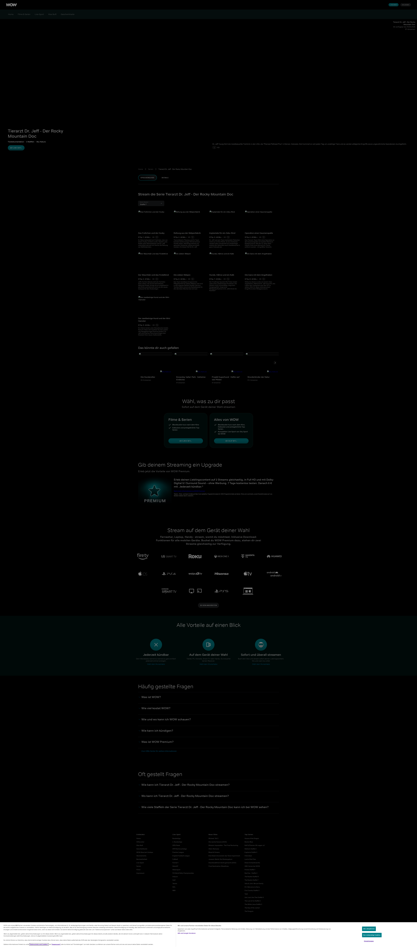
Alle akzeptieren (369, 929)
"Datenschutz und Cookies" (39, 944)
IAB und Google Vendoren (187, 933)
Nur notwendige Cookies (371, 935)
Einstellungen (369, 941)
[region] (208, 935)
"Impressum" (56, 944)
